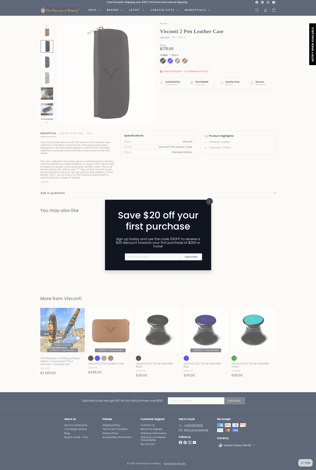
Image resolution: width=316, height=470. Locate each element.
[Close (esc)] (209, 201)
